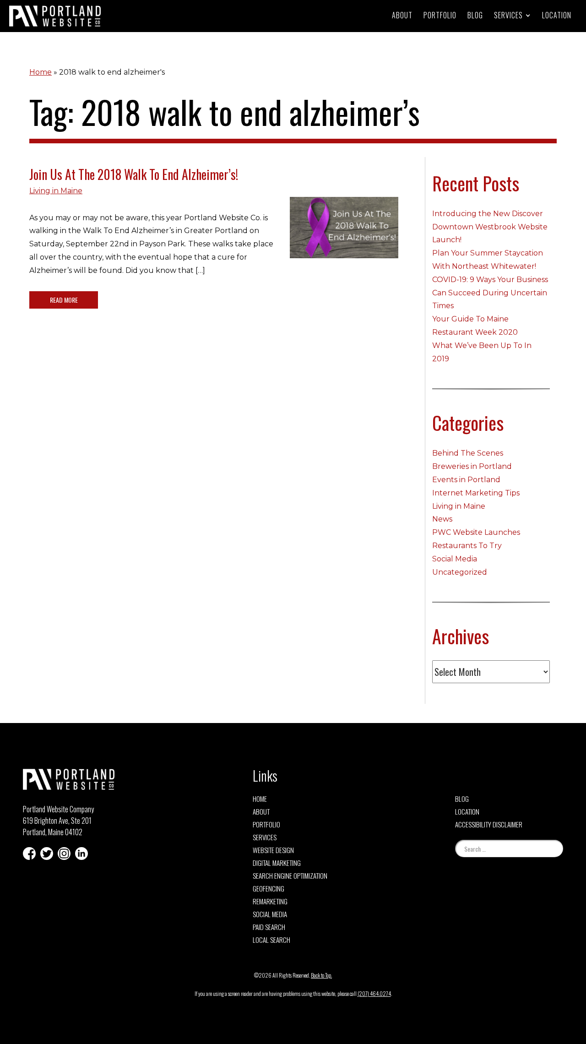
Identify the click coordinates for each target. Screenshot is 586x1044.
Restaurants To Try (467, 545)
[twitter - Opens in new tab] (46, 853)
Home (40, 72)
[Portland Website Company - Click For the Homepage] (55, 16)
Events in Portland (466, 479)
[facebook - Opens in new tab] (29, 853)
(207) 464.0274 (374, 993)
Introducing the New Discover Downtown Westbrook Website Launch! (490, 227)
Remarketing (270, 901)
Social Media (454, 559)
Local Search (271, 939)
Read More (64, 299)
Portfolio (439, 15)
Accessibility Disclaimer (488, 824)
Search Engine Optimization (290, 875)
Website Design (273, 849)
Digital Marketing (277, 862)
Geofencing (268, 888)
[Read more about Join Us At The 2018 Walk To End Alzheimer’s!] (344, 234)
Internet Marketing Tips (476, 493)
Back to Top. (321, 975)
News (442, 519)
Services (265, 837)
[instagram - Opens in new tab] (64, 853)
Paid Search (269, 926)
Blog (475, 15)
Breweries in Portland (472, 466)
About (402, 15)
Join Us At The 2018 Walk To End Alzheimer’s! (133, 174)
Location (556, 15)
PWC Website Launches (476, 532)
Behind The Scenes (467, 453)
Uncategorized (459, 572)
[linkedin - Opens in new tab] (81, 853)
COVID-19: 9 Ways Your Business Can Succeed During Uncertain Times (490, 292)
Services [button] (508, 15)
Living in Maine (55, 190)
